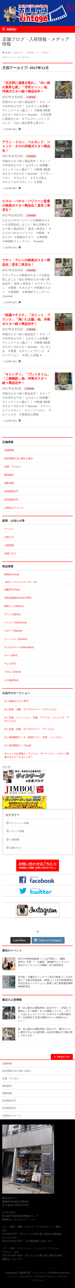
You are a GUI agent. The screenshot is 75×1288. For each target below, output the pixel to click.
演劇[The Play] (12, 589)
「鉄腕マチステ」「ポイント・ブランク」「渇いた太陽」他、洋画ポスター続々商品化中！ (26, 319)
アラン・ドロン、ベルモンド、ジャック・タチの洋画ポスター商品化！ (26, 146)
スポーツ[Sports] (13, 630)
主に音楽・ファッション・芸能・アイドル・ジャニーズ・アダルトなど (36, 719)
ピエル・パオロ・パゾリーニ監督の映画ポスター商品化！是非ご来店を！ (26, 205)
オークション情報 (19, 823)
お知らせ (9, 537)
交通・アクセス (12, 466)
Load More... (20, 940)
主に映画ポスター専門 (16, 701)
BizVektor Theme (44, 1276)
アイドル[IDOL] (12, 614)
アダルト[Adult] (12, 671)
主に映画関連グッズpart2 (17, 745)
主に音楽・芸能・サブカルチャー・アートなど (29, 729)
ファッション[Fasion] (15, 639)
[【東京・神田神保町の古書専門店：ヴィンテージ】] (37, 19)
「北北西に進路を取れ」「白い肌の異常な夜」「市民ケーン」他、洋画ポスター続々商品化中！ (26, 87)
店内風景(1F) (11, 491)
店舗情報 (9, 450)
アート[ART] (10, 655)
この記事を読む (10, 129)
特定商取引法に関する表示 (18, 458)
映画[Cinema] (11, 574)
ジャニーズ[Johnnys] (15, 622)
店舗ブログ (10, 553)
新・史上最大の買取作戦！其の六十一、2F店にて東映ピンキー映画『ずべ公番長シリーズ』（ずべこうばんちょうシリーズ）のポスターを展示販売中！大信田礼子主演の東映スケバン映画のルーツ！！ (44, 1014)
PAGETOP (63, 1056)
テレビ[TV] (10, 663)
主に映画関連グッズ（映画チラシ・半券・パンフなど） (34, 737)
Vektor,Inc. (62, 1276)
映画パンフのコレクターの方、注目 (21, 582)
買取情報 (9, 483)
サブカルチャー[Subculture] (19, 647)
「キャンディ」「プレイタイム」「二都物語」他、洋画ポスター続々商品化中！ (26, 379)
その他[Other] (11, 680)
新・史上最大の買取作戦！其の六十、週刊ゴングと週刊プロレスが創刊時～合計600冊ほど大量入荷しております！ (45, 1032)
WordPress (26, 1276)
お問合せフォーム (13, 507)
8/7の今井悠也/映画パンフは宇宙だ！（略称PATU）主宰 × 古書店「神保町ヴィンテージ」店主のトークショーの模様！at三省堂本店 (44, 962)
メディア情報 (17, 831)
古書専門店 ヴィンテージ (33, 1272)
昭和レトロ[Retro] (13, 606)
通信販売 (9, 474)
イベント (9, 528)
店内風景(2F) (11, 499)
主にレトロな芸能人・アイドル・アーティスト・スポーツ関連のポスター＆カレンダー (36, 755)
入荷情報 (31, 97)
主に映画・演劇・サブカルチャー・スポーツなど (30, 709)
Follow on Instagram (50, 940)
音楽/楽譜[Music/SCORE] (17, 597)
